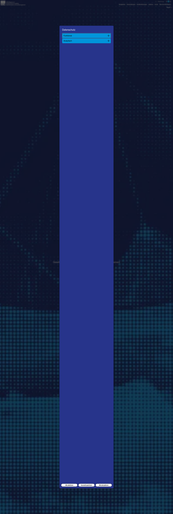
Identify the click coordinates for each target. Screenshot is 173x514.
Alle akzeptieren (103, 485)
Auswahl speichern (86, 485)
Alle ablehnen (69, 485)
